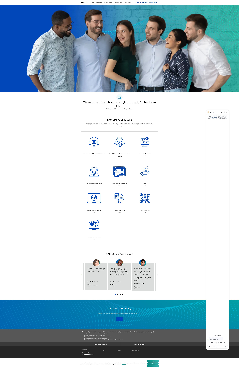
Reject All (152, 363)
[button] (138, 2)
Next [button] (158, 275)
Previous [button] (81, 275)
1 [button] (115, 294)
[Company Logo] (84, 2)
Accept (153, 361)
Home (93, 2)
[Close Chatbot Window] (226, 112)
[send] (226, 347)
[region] (217, 229)
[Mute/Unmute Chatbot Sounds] (224, 112)
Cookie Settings (153, 365)
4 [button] (120, 294)
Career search (99, 2)
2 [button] (117, 294)
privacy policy (214, 117)
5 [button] (122, 294)
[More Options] (209, 347)
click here (124, 364)
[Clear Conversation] (222, 112)
